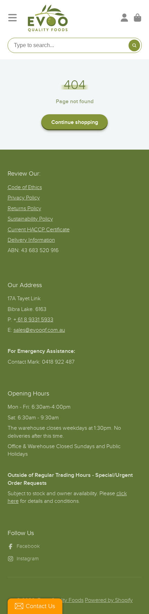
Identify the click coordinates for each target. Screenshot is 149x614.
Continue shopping (74, 122)
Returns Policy (24, 208)
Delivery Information (31, 240)
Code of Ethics (25, 187)
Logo (48, 17)
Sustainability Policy (30, 218)
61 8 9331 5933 (34, 319)
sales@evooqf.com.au (39, 330)
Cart (137, 18)
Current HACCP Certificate (39, 229)
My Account (124, 18)
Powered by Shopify (109, 600)
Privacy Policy (24, 197)
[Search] (134, 45)
